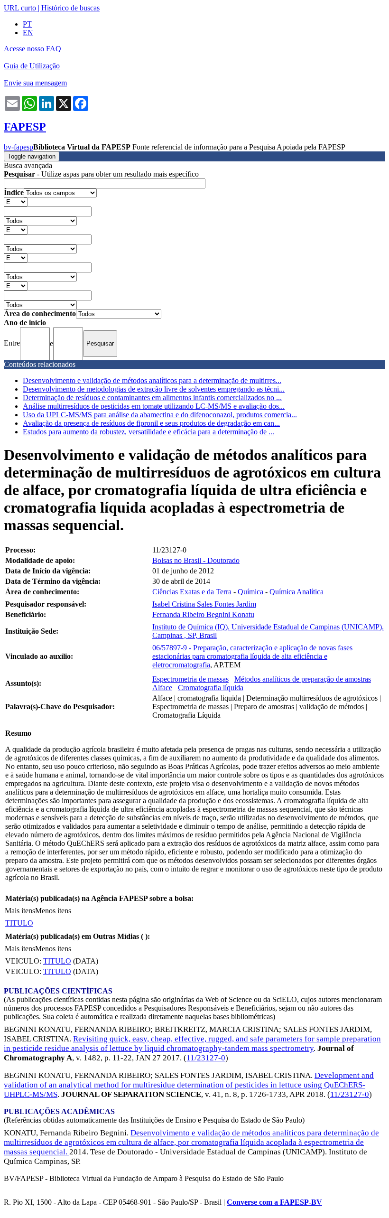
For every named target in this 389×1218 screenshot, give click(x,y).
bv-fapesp (18, 147)
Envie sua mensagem (35, 83)
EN (28, 32)
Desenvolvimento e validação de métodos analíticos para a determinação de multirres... (152, 380)
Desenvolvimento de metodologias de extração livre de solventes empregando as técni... (154, 389)
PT (27, 24)
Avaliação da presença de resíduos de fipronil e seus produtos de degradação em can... (151, 423)
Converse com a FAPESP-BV (274, 1202)
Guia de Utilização (32, 66)
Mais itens (20, 911)
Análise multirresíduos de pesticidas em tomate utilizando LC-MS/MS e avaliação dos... (154, 406)
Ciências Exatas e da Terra (192, 592)
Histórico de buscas (70, 8)
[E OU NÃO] (16, 201)
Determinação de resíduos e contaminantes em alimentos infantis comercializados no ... (152, 398)
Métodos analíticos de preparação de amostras (302, 679)
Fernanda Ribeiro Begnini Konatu (203, 614)
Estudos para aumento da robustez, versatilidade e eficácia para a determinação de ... (148, 432)
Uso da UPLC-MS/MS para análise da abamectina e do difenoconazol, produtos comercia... (160, 415)
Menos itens (53, 911)
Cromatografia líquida (210, 688)
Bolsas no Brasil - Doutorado (196, 560)
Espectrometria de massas (190, 679)
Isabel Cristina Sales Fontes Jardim (204, 604)
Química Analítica (296, 592)
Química (250, 592)
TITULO (19, 923)
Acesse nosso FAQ (32, 49)
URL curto (20, 8)
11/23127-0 (205, 1057)
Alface (162, 688)
